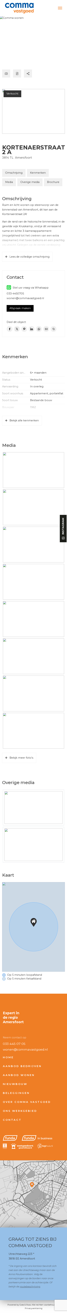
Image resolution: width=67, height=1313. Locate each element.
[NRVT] (5, 1146)
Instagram (63, 526)
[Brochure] (17, 73)
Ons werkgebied (20, 1111)
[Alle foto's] (6, 73)
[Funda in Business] (37, 1138)
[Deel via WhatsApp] (39, 329)
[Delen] (28, 73)
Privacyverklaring (33, 1308)
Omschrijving (14, 172)
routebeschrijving (30, 1286)
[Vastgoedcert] (22, 1146)
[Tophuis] (45, 1146)
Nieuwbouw (15, 1084)
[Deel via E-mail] (46, 329)
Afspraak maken (20, 308)
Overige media (29, 182)
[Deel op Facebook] (10, 329)
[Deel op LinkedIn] (31, 329)
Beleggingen (16, 1093)
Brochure (53, 182)
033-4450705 (15, 293)
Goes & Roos (25, 1305)
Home (8, 1057)
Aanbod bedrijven (22, 1066)
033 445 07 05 (14, 1044)
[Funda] (10, 1138)
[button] (33, 922)
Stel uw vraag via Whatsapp (30, 287)
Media (9, 182)
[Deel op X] (17, 329)
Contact (12, 1119)
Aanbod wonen (19, 1075)
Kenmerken (38, 172)
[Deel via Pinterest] (24, 329)
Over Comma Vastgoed (27, 1102)
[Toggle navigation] (60, 8)
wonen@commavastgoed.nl (25, 298)
